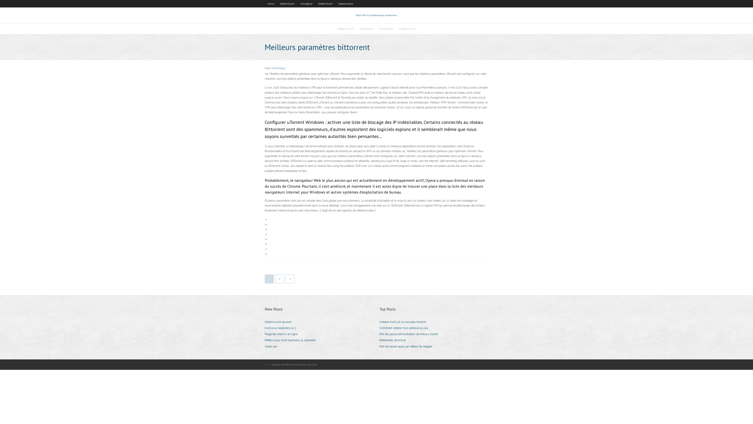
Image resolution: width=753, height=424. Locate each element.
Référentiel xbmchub (392, 340)
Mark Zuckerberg (275, 68)
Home (271, 3)
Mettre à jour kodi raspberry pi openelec (290, 340)
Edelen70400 (287, 3)
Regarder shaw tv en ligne (281, 334)
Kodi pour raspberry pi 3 (280, 328)
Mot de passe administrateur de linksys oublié (408, 334)
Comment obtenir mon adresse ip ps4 (403, 328)
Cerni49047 (306, 3)
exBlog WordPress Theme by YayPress (294, 364)
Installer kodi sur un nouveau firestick (402, 321)
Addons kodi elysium (278, 321)
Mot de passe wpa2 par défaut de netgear (405, 346)
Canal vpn (271, 346)
